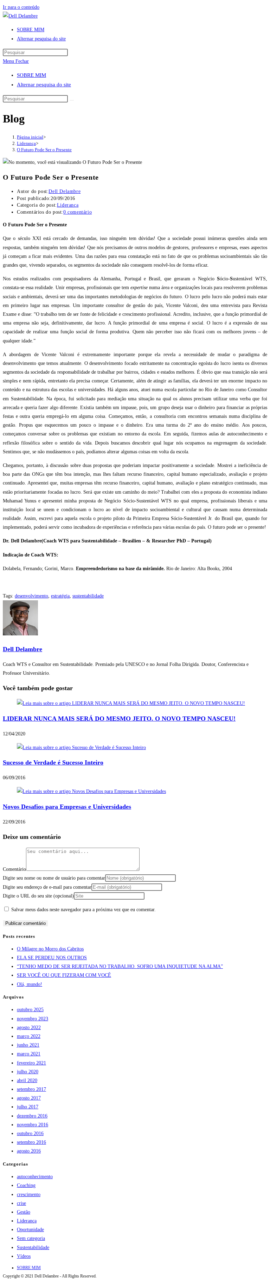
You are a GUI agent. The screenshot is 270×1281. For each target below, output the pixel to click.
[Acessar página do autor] (20, 633)
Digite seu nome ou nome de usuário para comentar (54, 878)
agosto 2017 (29, 1098)
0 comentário (77, 212)
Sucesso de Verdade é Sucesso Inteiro (53, 762)
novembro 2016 (32, 1124)
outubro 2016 (30, 1133)
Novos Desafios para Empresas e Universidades (67, 806)
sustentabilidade (88, 596)
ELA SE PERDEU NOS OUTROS (52, 957)
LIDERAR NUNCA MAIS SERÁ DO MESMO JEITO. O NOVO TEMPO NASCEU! (119, 718)
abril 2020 (27, 1080)
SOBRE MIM (31, 75)
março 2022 (28, 1036)
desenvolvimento (31, 596)
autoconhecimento (35, 1176)
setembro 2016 (31, 1142)
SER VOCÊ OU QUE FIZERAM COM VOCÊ (64, 975)
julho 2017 (27, 1106)
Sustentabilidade (33, 1247)
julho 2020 (27, 1071)
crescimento (28, 1194)
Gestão (23, 1212)
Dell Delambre (65, 191)
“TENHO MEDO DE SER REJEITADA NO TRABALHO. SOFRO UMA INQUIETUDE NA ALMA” (120, 966)
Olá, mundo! (29, 984)
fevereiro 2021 (31, 1063)
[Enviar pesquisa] (71, 100)
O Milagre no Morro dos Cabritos (50, 949)
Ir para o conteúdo (21, 7)
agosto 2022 (29, 1027)
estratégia (60, 596)
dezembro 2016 (32, 1116)
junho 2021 (28, 1045)
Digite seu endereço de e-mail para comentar (47, 887)
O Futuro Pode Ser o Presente (44, 149)
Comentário (14, 869)
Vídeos (24, 1256)
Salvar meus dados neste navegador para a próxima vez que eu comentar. (83, 909)
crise (21, 1203)
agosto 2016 (29, 1151)
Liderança (67, 205)
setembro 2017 (31, 1089)
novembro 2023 (32, 1018)
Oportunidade (30, 1229)
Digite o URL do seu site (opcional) (38, 896)
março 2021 (28, 1053)
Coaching (26, 1185)
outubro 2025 (30, 1009)
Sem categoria (31, 1238)
